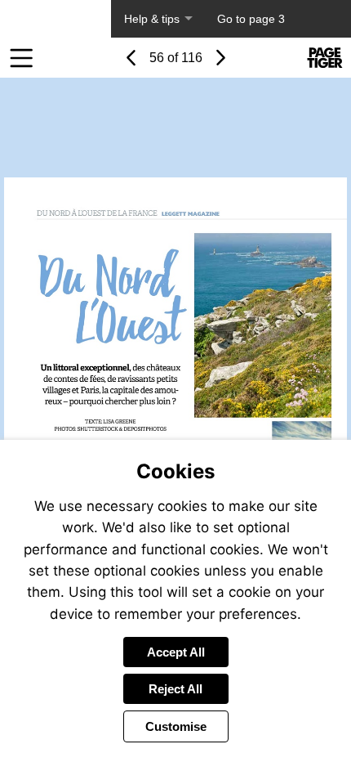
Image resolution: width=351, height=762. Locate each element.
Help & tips (152, 18)
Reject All (175, 689)
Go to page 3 (251, 18)
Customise (176, 726)
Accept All (176, 652)
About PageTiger (55, 18)
